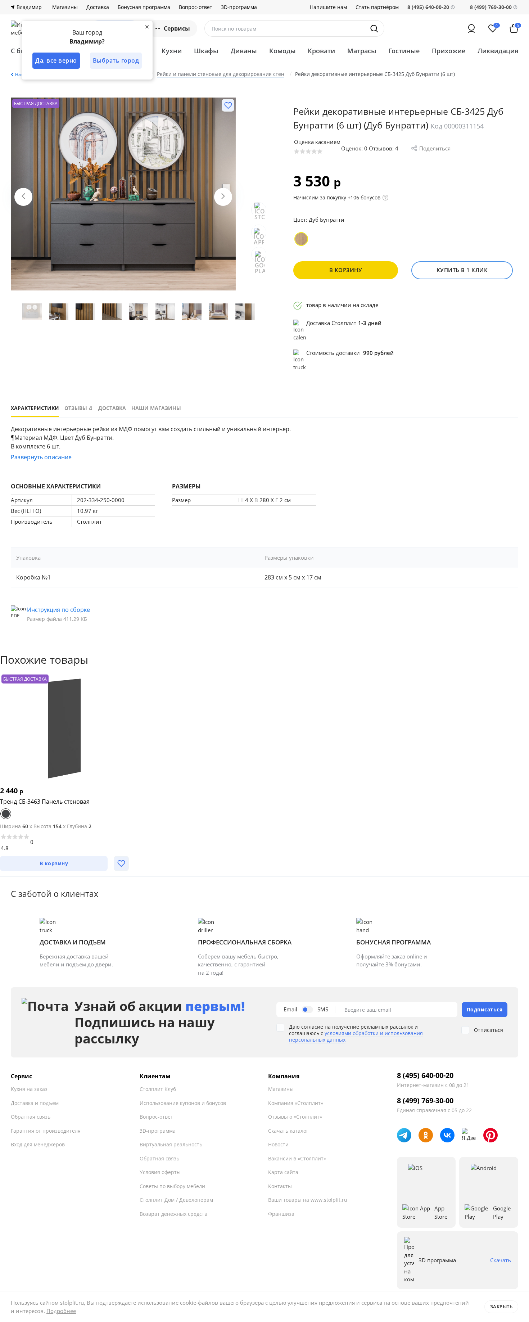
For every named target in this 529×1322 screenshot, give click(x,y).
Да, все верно (56, 60)
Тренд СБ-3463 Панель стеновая (45, 802)
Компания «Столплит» (295, 1103)
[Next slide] (223, 197)
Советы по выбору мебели (172, 1186)
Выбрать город (116, 60)
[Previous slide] (23, 197)
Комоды (282, 50)
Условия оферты (160, 1172)
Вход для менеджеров (38, 1144)
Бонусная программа (144, 7)
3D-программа (239, 7)
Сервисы (177, 28)
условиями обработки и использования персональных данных (356, 1036)
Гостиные (404, 50)
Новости (278, 1144)
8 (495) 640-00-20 (425, 1075)
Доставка (97, 7)
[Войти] (471, 28)
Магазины (65, 7)
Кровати (321, 50)
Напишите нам (328, 7)
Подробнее (61, 1310)
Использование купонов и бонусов (183, 1103)
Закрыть (501, 1306)
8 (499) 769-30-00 (491, 7)
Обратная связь (30, 1116)
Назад (21, 74)
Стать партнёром (377, 7)
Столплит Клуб (158, 1089)
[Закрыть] (147, 26)
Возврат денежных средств (173, 1213)
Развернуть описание (41, 457)
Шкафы (206, 50)
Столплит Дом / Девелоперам (176, 1199)
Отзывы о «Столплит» (295, 1116)
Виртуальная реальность (171, 1144)
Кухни (172, 50)
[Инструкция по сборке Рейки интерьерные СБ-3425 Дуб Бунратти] (63, 614)
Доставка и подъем (35, 1103)
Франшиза (281, 1213)
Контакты (280, 1186)
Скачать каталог (288, 1130)
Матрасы (361, 50)
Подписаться (485, 1009)
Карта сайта (283, 1172)
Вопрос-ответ (195, 7)
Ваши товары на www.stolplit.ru (307, 1199)
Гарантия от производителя (46, 1130)
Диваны (244, 50)
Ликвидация (498, 50)
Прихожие (448, 50)
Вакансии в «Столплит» (297, 1158)
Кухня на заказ (29, 1089)
